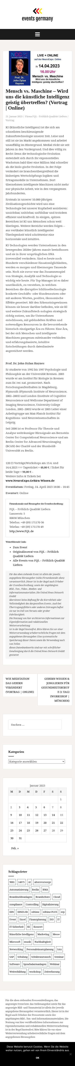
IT (58, 919)
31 (20, 838)
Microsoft (14, 941)
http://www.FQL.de (21, 531)
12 (36, 815)
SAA (59, 949)
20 (45, 822)
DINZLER (22, 912)
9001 (12, 882)
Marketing (43, 934)
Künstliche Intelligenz (21, 934)
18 (28, 822)
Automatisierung (18, 889)
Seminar (59, 956)
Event (12, 919)
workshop (35, 971)
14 (53, 815)
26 (36, 830)
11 (28, 815)
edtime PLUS (50, 912)
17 (20, 822)
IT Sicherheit (16, 926)
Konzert (38, 926)
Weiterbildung (17, 971)
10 (20, 815)
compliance (15, 904)
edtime (35, 912)
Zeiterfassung (52, 971)
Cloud (57, 897)
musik (27, 941)
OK (37, 1057)
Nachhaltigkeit (43, 941)
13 (45, 815)
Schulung (22, 956)
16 (11, 822)
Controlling (32, 904)
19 (36, 822)
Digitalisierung (50, 904)
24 (20, 830)
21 (53, 822)
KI (28, 926)
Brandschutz (43, 897)
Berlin (35, 889)
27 (45, 830)
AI (29, 882)
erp (63, 912)
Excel (23, 919)
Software (14, 964)
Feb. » (15, 848)
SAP (11, 956)
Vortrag (10, 120)
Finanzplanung (37, 919)
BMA (45, 889)
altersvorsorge (42, 882)
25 (28, 830)
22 (61, 822)
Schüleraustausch (41, 956)
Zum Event (20, 547)
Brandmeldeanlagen (20, 897)
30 (11, 838)
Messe (56, 934)
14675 (21, 882)
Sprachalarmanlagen (34, 964)
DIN (11, 912)
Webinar (55, 964)
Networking (16, 949)
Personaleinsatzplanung (40, 949)
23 (11, 830)
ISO (52, 919)
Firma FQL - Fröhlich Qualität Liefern (46, 116)
